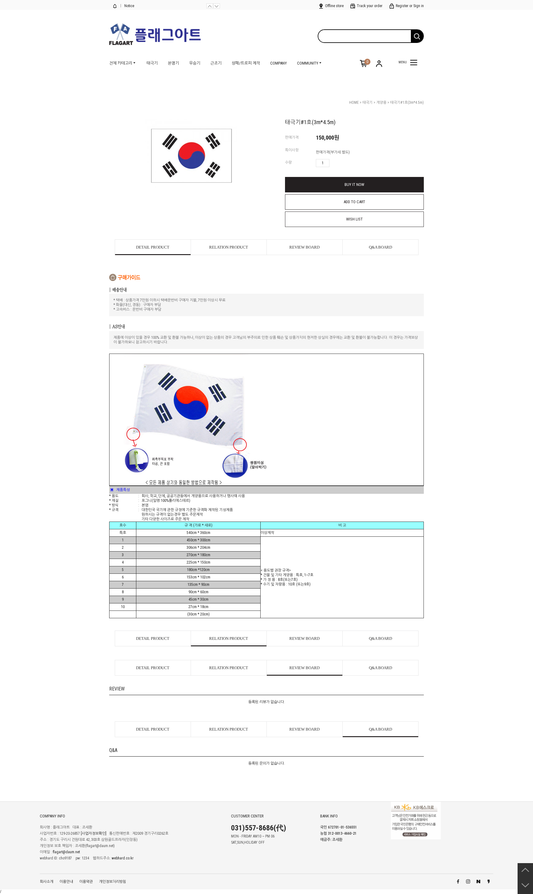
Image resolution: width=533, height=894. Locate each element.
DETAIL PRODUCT (152, 247)
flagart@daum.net (66, 852)
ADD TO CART (354, 201)
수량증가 (334, 163)
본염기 (173, 63)
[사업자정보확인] (93, 833)
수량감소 (343, 163)
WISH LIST (354, 219)
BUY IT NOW (354, 184)
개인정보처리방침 (112, 881)
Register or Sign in (409, 6)
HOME (354, 102)
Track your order (369, 6)
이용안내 (66, 881)
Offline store (334, 6)
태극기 (152, 63)
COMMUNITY (307, 63)
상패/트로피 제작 (246, 63)
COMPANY (278, 63)
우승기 (194, 63)
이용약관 (86, 881)
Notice (128, 6)
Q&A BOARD (380, 247)
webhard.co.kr (123, 858)
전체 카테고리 (120, 63)
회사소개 (46, 881)
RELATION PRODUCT (228, 247)
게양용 (381, 102)
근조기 (215, 63)
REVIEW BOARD (304, 247)
